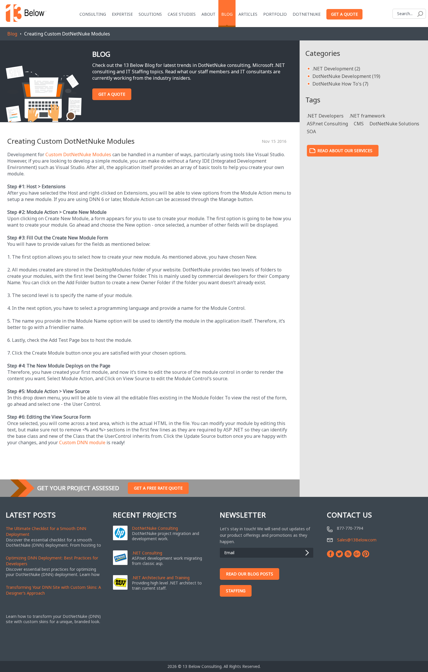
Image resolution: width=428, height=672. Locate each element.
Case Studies (182, 14)
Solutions (150, 14)
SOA (311, 131)
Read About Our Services (344, 150)
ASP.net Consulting (327, 123)
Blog (12, 34)
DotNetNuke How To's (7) (340, 84)
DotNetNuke (307, 14)
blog (227, 14)
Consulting (92, 14)
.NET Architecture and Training (161, 577)
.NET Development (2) (336, 68)
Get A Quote (111, 94)
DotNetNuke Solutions (394, 123)
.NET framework (367, 116)
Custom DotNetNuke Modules (78, 154)
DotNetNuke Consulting (155, 528)
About (208, 14)
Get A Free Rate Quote (158, 488)
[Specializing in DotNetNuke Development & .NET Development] (26, 12)
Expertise (122, 14)
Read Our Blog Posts (249, 574)
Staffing (235, 590)
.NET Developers (325, 116)
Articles (247, 14)
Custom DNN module (82, 442)
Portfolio (275, 14)
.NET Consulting (147, 553)
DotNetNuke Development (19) (346, 76)
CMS (359, 123)
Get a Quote (344, 14)
